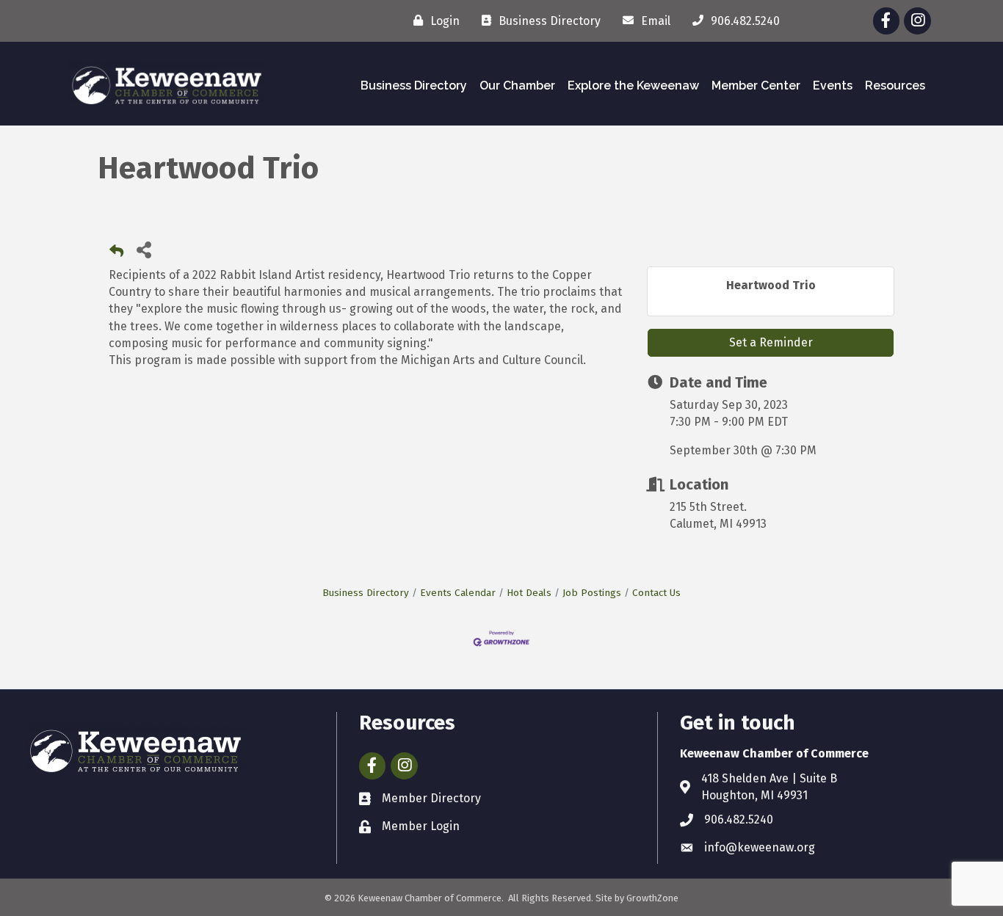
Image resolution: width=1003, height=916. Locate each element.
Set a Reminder (771, 342)
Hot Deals (529, 592)
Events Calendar (458, 592)
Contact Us (656, 592)
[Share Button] (143, 249)
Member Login (421, 826)
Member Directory (431, 798)
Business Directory (414, 85)
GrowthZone (652, 898)
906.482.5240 (738, 819)
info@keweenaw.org (759, 847)
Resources (895, 85)
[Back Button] (116, 253)
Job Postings (591, 592)
